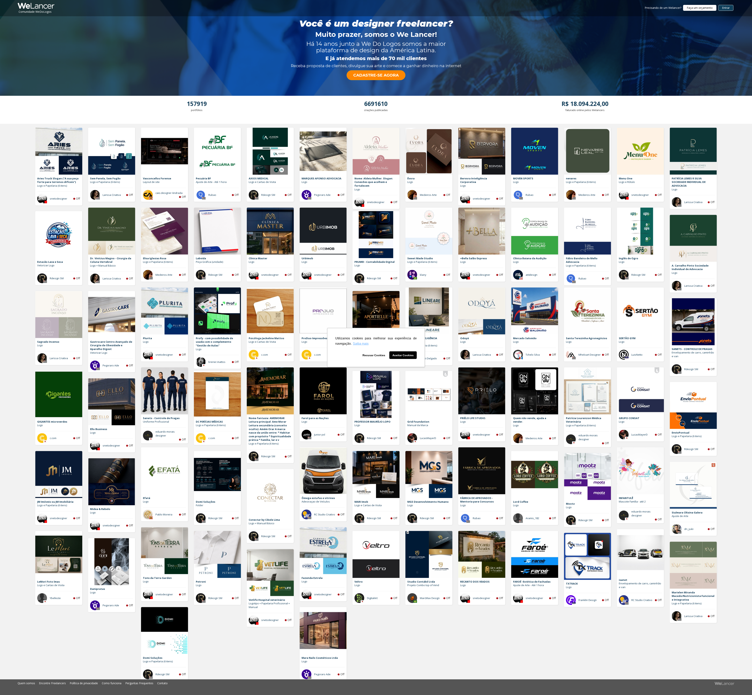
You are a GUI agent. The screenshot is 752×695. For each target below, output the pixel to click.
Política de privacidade (84, 683)
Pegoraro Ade (322, 195)
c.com (264, 354)
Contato (162, 683)
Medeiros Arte (428, 195)
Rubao (212, 195)
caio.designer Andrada (169, 193)
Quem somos (26, 683)
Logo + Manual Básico (103, 265)
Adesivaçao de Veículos (316, 501)
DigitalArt (372, 598)
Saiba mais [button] (361, 343)
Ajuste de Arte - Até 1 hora (211, 182)
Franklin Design (587, 600)
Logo (304, 182)
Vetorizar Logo (45, 265)
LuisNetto (637, 354)
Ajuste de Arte (680, 516)
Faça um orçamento (700, 8)
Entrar (726, 8)
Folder (199, 505)
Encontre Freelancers (52, 683)
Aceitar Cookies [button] (403, 355)
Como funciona (111, 683)
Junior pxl (319, 434)
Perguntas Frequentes (139, 683)
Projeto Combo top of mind (423, 585)
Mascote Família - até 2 (632, 501)
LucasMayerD (639, 434)
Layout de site (151, 182)
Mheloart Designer (589, 354)
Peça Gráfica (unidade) (209, 262)
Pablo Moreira (163, 514)
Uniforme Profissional (156, 421)
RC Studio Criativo (324, 514)
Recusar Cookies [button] (373, 355)
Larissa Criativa (112, 195)
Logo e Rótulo (627, 182)
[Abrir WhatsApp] (10, 685)
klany (423, 275)
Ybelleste (55, 598)
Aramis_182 (532, 518)
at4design (531, 275)
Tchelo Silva (533, 354)
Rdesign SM (268, 195)
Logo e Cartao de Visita (262, 182)
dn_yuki (688, 529)
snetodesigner (58, 198)
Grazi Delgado (428, 358)
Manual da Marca (417, 425)
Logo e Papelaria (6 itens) (52, 185)
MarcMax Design (430, 598)
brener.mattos (216, 362)
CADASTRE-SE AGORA (376, 75)
